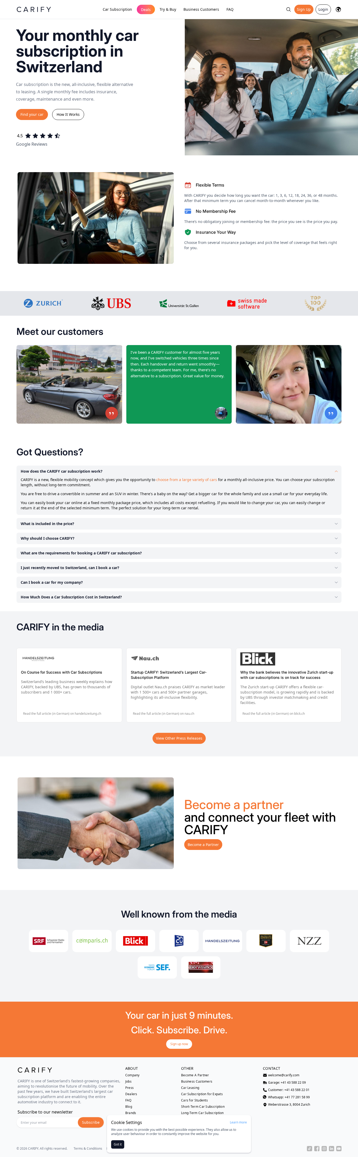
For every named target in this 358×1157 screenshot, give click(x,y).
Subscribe (91, 1122)
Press (129, 1088)
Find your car (32, 114)
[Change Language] (338, 9)
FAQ (230, 9)
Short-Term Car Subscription (203, 1107)
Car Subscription (117, 9)
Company (132, 1075)
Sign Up (304, 9)
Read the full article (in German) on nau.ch (163, 713)
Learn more (238, 1122)
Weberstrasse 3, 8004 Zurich (289, 1105)
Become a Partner (203, 844)
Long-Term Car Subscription (202, 1113)
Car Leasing (190, 1088)
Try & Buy (168, 9)
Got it (118, 1144)
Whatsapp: (289, 1097)
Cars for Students (194, 1100)
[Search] (288, 9)
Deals (146, 9)
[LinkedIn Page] (331, 1148)
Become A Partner (195, 1075)
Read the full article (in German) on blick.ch (273, 713)
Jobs (128, 1081)
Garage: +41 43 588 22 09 (287, 1082)
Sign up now (179, 1044)
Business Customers (201, 9)
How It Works (68, 114)
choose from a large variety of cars (186, 479)
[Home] (33, 9)
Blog (128, 1107)
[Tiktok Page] (309, 1148)
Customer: (289, 1090)
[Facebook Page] (316, 1148)
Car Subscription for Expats (202, 1094)
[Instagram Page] (324, 1148)
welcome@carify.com (283, 1075)
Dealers (131, 1094)
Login (323, 9)
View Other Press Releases (179, 738)
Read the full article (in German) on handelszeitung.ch (62, 713)
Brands (130, 1113)
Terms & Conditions (88, 1149)
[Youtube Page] (338, 1148)
